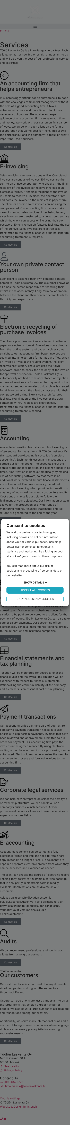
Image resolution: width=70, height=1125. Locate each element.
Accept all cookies (35, 590)
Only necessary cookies (35, 599)
